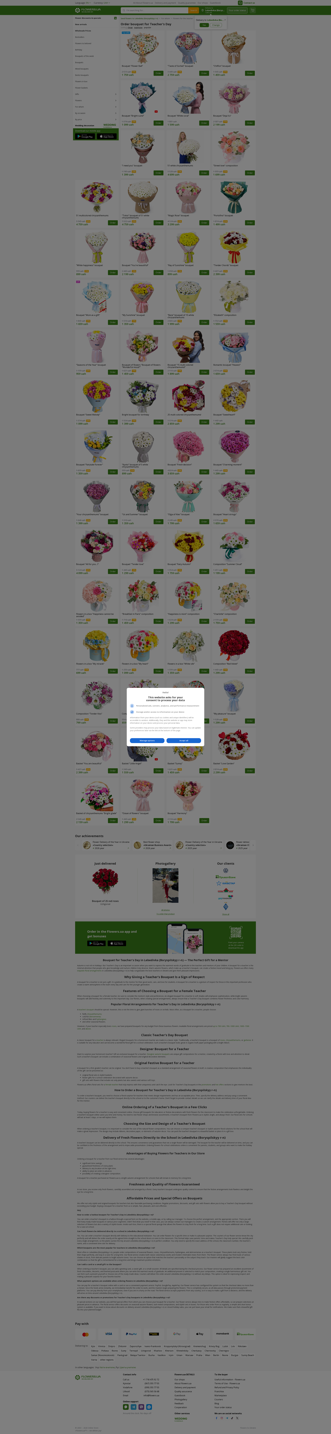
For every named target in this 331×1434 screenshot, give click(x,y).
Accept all (183, 740)
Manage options (147, 740)
